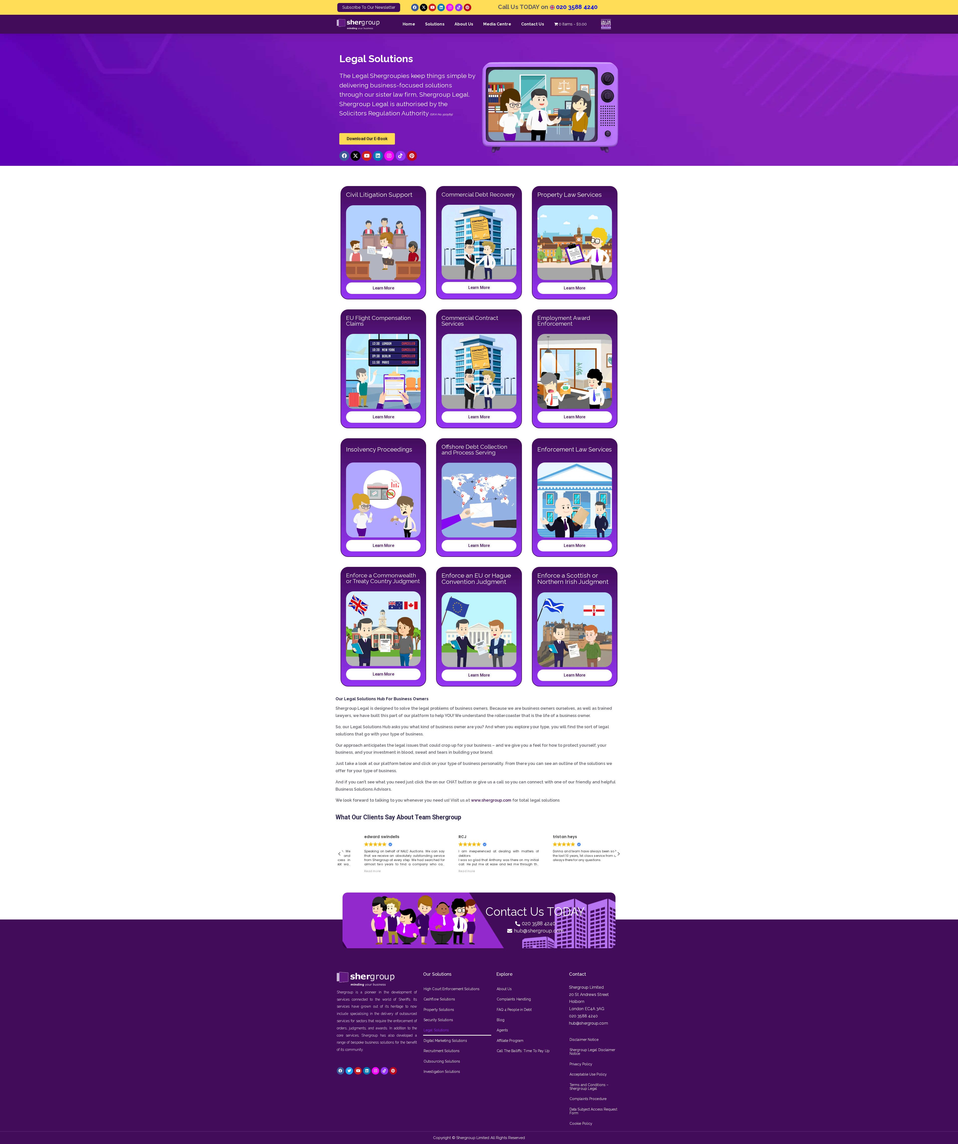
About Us (464, 24)
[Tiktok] (459, 7)
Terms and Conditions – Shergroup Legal (589, 1087)
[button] (618, 854)
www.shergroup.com (491, 800)
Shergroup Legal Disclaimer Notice (592, 1052)
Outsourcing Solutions (442, 1061)
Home (409, 24)
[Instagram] (450, 7)
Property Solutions (439, 1010)
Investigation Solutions (442, 1072)
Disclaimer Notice (584, 1040)
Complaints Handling (514, 999)
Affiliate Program (510, 1041)
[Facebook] (415, 7)
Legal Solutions (436, 1030)
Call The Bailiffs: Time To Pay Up (523, 1051)
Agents (502, 1030)
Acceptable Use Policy (588, 1074)
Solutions (435, 24)
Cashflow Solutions (439, 999)
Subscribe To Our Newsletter (368, 7)
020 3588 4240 (576, 6)
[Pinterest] (467, 7)
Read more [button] (447, 871)
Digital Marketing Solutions (445, 1041)
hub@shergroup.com (588, 1023)
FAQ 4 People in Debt (514, 1010)
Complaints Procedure (588, 1099)
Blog (500, 1020)
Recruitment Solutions (442, 1051)
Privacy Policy (581, 1064)
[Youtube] (432, 7)
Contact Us (532, 24)
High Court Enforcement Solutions (451, 989)
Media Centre (497, 24)
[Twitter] (349, 1071)
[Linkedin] (441, 7)
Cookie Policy (581, 1124)
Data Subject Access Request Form (593, 1111)
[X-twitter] (423, 7)
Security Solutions (438, 1020)
